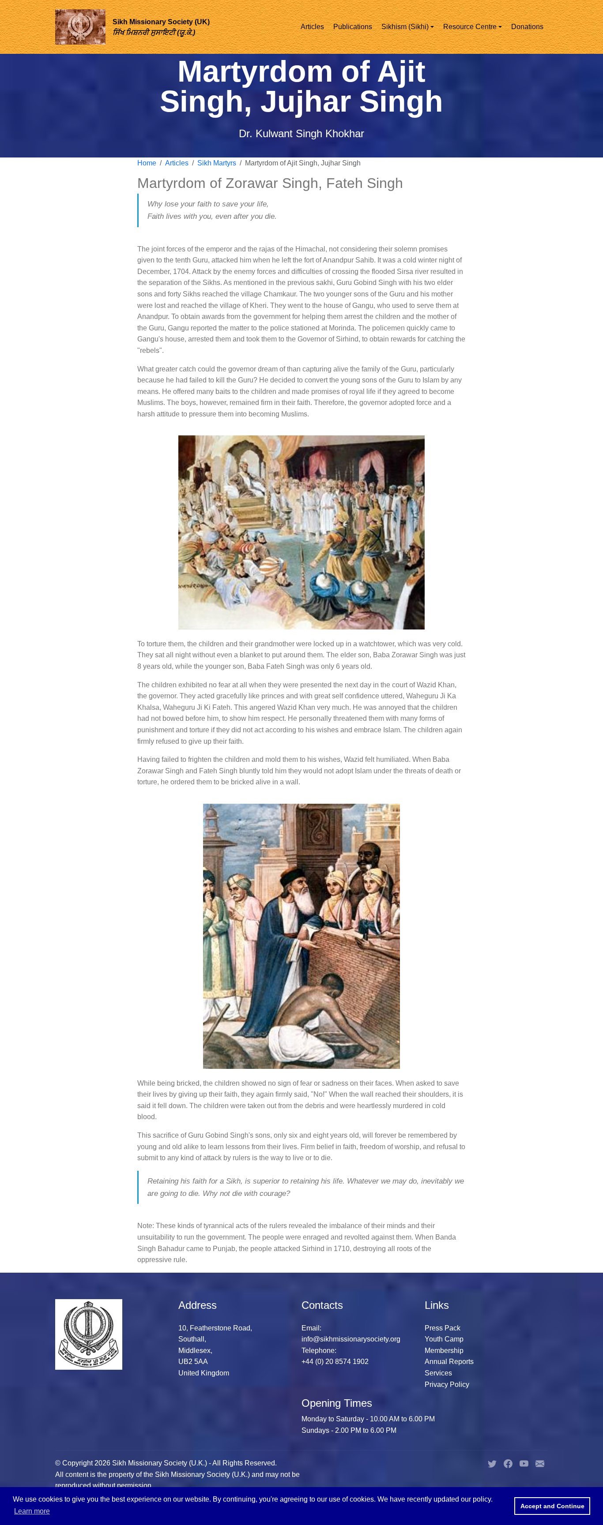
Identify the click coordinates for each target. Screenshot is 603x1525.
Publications (352, 26)
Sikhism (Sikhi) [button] (405, 26)
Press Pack (442, 1328)
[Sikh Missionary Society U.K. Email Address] (539, 1463)
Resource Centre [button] (470, 26)
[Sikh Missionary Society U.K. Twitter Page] (492, 1463)
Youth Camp (444, 1339)
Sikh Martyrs (216, 163)
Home (146, 163)
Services (438, 1373)
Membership (444, 1350)
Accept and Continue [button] (552, 1506)
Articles (312, 26)
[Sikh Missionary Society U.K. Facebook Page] (508, 1463)
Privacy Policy (447, 1384)
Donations (527, 26)
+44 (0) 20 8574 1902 (335, 1361)
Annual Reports (449, 1361)
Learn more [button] (32, 1511)
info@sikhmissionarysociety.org (351, 1339)
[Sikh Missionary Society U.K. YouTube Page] (524, 1463)
